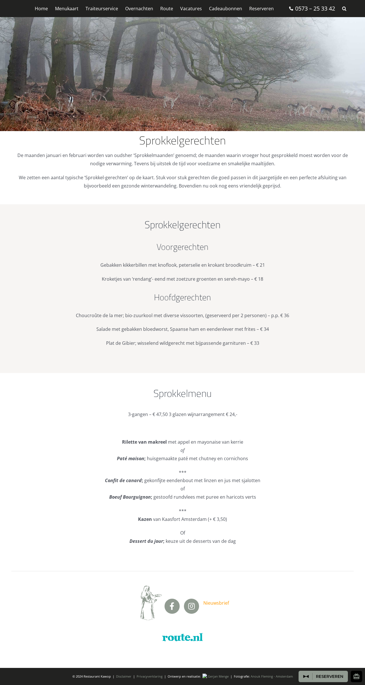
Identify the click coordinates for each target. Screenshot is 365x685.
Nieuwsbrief (216, 603)
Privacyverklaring (150, 676)
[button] (344, 8)
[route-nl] (182, 634)
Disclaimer (123, 676)
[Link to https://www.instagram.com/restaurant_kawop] (191, 606)
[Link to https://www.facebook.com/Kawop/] (172, 606)
